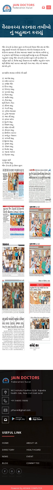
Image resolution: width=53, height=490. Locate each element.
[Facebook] (4, 471)
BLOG (5, 463)
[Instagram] (12, 471)
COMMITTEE (32, 463)
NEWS (5, 456)
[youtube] (19, 471)
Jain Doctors (23, 6)
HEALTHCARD (33, 449)
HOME (5, 443)
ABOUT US (31, 443)
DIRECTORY (8, 449)
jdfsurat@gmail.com (21, 410)
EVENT (29, 456)
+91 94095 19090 (19, 400)
